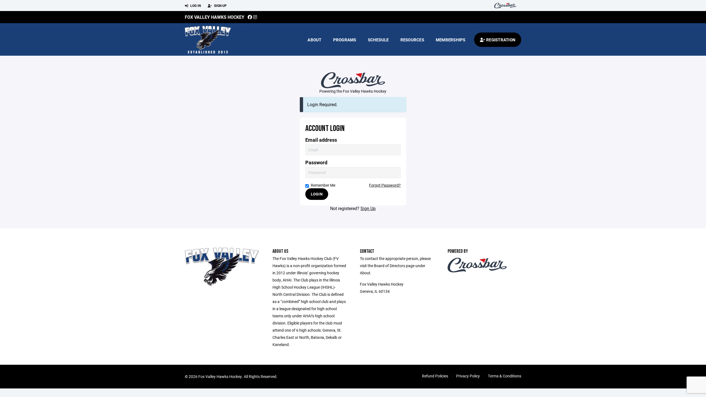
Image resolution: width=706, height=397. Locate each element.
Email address (321, 140)
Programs (344, 39)
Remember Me (323, 185)
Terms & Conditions (504, 376)
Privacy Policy (468, 376)
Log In (195, 5)
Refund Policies (435, 376)
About (314, 39)
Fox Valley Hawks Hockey (214, 17)
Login (317, 194)
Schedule (378, 39)
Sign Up (220, 5)
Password (316, 162)
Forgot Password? (385, 185)
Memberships (451, 39)
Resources (412, 39)
